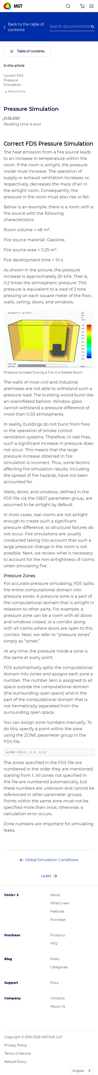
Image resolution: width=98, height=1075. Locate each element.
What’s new (59, 903)
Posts (54, 959)
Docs (54, 983)
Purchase (57, 920)
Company (12, 998)
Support (11, 983)
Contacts (57, 998)
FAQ (53, 943)
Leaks (46, 876)
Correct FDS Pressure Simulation (13, 80)
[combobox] (81, 1070)
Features (57, 911)
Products (57, 935)
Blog (8, 959)
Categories (59, 967)
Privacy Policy (15, 1045)
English (78, 1070)
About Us (57, 1006)
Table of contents (30, 51)
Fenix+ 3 (11, 895)
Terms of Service (17, 1053)
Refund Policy (15, 1062)
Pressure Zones (17, 91)
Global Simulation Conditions (51, 860)
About (55, 895)
